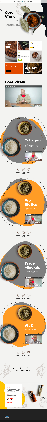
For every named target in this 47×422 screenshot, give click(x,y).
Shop (20, 59)
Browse (32, 47)
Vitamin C (29, 172)
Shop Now (31, 1)
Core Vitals (18, 1)
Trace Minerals (23, 173)
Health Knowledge (26, 1)
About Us (14, 1)
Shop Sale (27, 72)
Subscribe (8, 71)
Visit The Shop (9, 402)
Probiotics (18, 172)
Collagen (18, 235)
